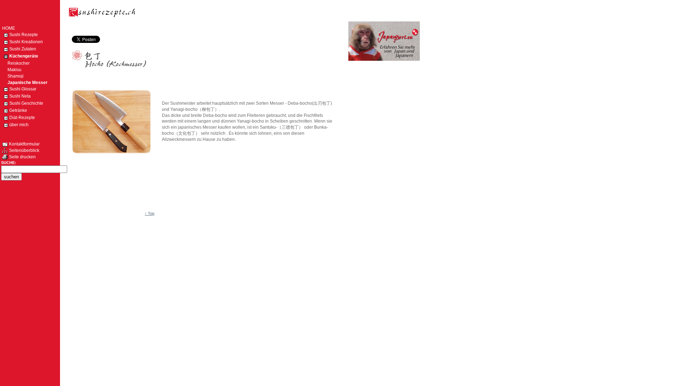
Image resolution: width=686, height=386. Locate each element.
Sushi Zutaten (22, 48)
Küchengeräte (23, 56)
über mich (19, 124)
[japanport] (384, 59)
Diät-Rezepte (22, 117)
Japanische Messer (25, 82)
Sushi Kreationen (26, 41)
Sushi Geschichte (26, 103)
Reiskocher (16, 63)
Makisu (11, 69)
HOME (8, 28)
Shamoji (13, 76)
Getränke (18, 110)
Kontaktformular (24, 144)
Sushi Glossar (22, 88)
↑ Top (149, 213)
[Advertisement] (201, 27)
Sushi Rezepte (23, 34)
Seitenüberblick (23, 150)
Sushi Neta (20, 96)
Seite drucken (22, 156)
